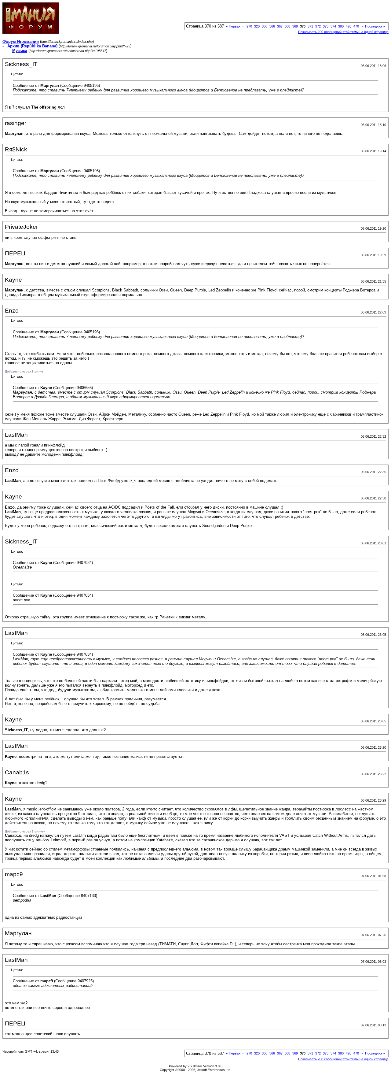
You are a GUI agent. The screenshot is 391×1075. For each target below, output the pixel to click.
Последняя (375, 26)
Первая (233, 26)
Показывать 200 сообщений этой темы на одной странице (343, 32)
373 (325, 26)
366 (272, 26)
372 (318, 26)
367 (280, 26)
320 (257, 26)
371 (310, 26)
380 (341, 26)
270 (249, 26)
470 (356, 26)
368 (287, 26)
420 (348, 26)
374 (333, 26)
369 (295, 26)
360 (264, 26)
